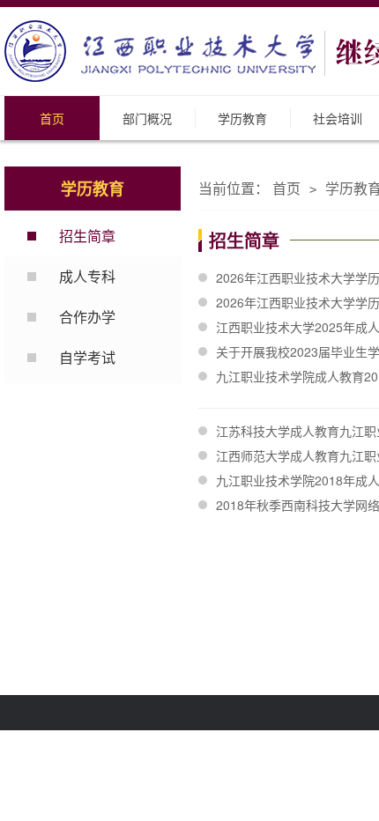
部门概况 (147, 118)
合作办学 (87, 317)
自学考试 (87, 357)
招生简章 (87, 236)
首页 (52, 118)
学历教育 (242, 118)
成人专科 (87, 276)
